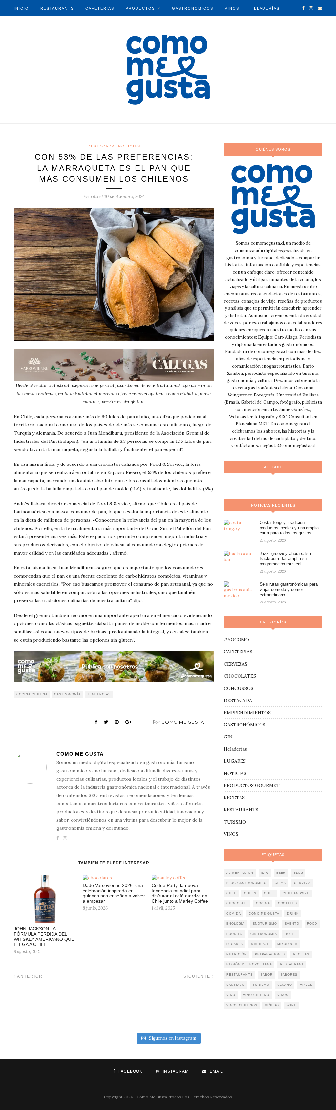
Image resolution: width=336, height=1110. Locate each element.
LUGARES (235, 761)
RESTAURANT (292, 964)
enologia (235, 923)
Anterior (29, 976)
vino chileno (256, 995)
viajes (306, 984)
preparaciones (270, 954)
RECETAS (234, 798)
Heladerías (235, 749)
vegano (284, 984)
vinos (282, 995)
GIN (228, 737)
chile (269, 893)
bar (264, 872)
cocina (263, 903)
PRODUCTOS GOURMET (252, 785)
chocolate (237, 903)
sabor (267, 974)
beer (281, 872)
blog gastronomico (246, 883)
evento (292, 923)
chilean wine (296, 893)
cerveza (302, 883)
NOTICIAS (25, 25)
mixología (287, 944)
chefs (250, 893)
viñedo (272, 1005)
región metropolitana (249, 964)
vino (230, 995)
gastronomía (67, 694)
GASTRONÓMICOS (192, 8)
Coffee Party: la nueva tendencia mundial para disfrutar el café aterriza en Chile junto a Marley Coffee (180, 893)
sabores (289, 974)
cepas (280, 883)
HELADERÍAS (265, 8)
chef (231, 893)
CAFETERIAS (99, 8)
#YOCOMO (236, 640)
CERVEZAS (235, 664)
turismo (261, 984)
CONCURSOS (238, 688)
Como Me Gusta (182, 722)
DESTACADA (101, 146)
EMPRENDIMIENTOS (247, 712)
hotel (291, 934)
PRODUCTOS (140, 8)
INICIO (21, 8)
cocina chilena (32, 694)
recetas (301, 954)
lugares (234, 944)
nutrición (236, 954)
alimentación (239, 872)
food (312, 923)
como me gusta (264, 913)
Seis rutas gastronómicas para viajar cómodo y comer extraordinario (289, 589)
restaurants (239, 974)
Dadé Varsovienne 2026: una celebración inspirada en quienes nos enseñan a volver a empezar (114, 893)
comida (233, 913)
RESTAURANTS (57, 8)
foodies (234, 934)
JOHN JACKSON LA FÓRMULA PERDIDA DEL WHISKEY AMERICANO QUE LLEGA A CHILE (44, 936)
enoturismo (265, 923)
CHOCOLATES (240, 676)
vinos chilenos (241, 1005)
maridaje (260, 944)
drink (293, 913)
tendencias (99, 694)
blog (298, 872)
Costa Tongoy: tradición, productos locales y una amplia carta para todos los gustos (289, 527)
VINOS (232, 8)
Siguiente (197, 976)
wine (291, 1005)
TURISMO (58, 25)
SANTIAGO (235, 984)
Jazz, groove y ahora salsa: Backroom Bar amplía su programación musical (286, 558)
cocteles (287, 903)
